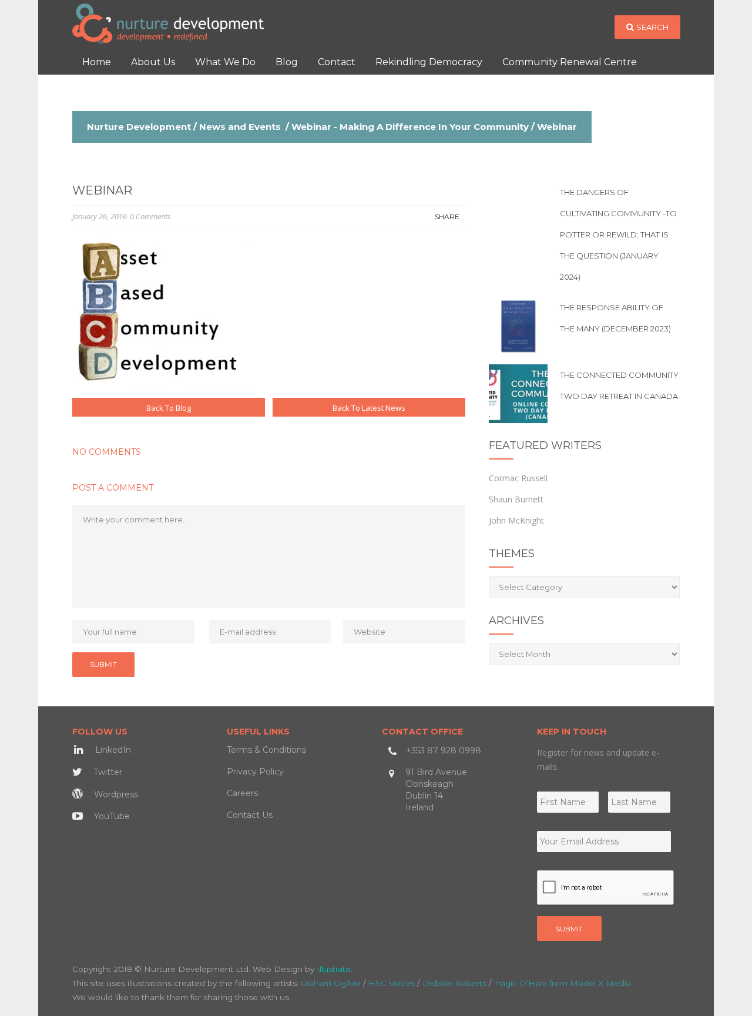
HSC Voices (391, 983)
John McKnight (516, 520)
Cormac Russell (518, 478)
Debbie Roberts (454, 983)
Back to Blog (168, 408)
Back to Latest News (369, 408)
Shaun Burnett (516, 499)
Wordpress (115, 794)
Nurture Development (139, 126)
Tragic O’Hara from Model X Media (562, 983)
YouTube (111, 816)
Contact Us (250, 815)
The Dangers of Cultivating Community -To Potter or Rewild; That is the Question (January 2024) (618, 234)
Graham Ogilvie (331, 983)
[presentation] (605, 888)
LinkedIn (112, 750)
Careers (242, 793)
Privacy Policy (255, 771)
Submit (569, 928)
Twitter (106, 772)
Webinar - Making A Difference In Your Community (410, 126)
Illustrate (334, 969)
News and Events (240, 126)
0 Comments (150, 216)
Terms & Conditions (266, 750)
